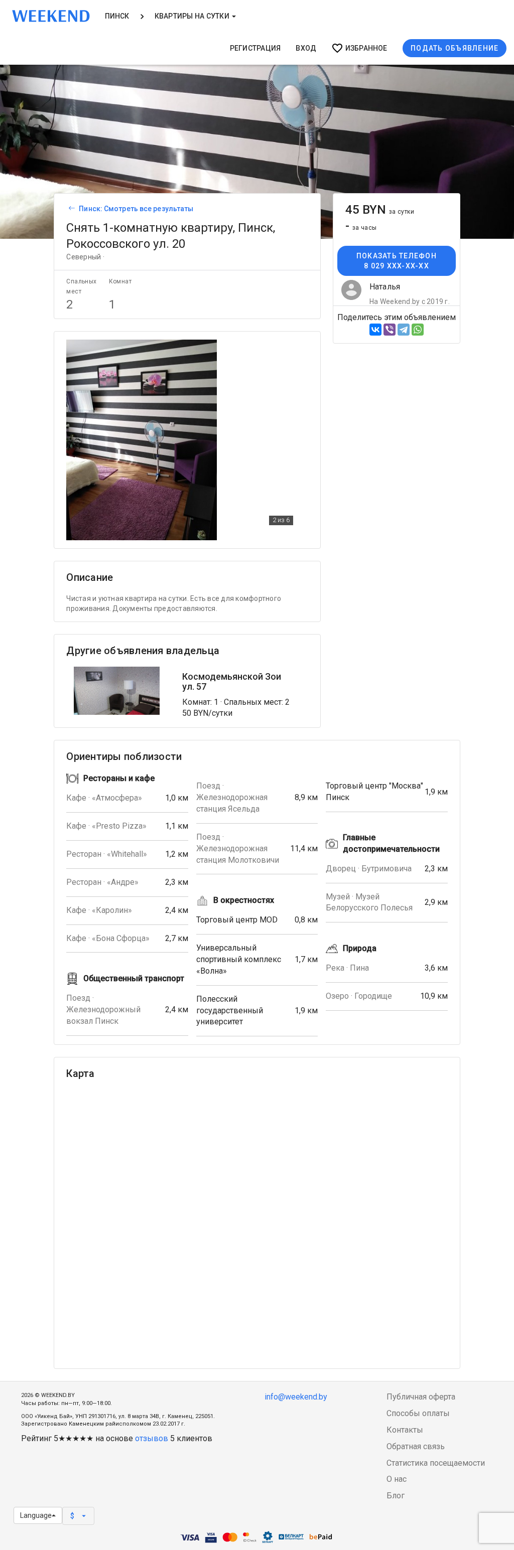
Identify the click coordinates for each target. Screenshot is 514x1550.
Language (36, 1515)
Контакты (405, 1430)
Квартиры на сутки (193, 16)
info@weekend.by (296, 1397)
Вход (306, 48)
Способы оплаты (418, 1413)
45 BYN (379, 210)
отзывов (151, 1438)
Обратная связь (416, 1446)
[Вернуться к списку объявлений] (70, 208)
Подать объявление (454, 48)
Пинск (117, 16)
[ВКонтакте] (375, 330)
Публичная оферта (421, 1397)
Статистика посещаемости (436, 1463)
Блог (396, 1495)
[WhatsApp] (418, 330)
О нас (397, 1479)
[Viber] (389, 330)
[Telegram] (404, 330)
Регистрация (255, 48)
